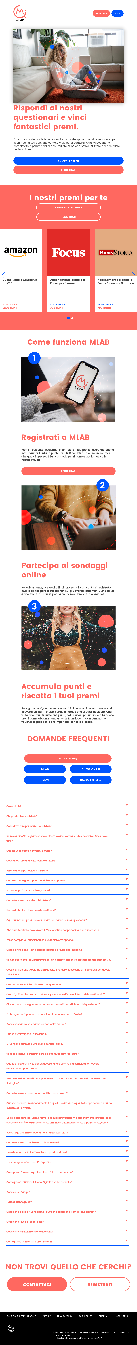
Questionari (90, 769)
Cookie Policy (85, 1316)
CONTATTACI (37, 1284)
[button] (3, 275)
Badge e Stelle (90, 780)
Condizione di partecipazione (21, 1316)
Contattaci (122, 1316)
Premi (45, 780)
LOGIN (118, 13)
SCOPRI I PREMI (68, 161)
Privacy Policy (64, 1316)
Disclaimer (104, 1316)
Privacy (47, 1316)
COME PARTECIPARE (68, 207)
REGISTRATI (101, 13)
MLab (45, 769)
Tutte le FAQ (68, 758)
